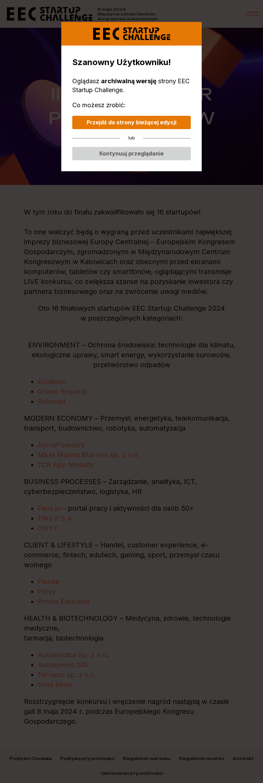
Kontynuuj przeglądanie (131, 153)
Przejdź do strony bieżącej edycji (131, 122)
